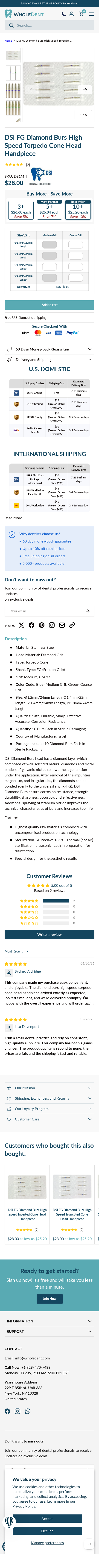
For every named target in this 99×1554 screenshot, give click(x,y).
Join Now (49, 1299)
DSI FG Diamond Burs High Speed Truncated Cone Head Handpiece (72, 1214)
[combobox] (49, 25)
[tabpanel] (49, 753)
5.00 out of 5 (61, 885)
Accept (47, 1518)
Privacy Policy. (24, 1506)
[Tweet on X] (21, 625)
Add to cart (50, 305)
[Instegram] (52, 625)
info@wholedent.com (27, 1358)
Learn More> (71, 3)
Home (8, 40)
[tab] (16, 639)
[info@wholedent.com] (62, 625)
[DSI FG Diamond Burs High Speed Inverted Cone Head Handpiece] (27, 1187)
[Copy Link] (72, 625)
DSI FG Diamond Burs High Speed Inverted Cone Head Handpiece (27, 1214)
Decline (47, 1531)
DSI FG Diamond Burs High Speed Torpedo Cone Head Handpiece (44, 40)
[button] (29, 901)
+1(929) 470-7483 (27, 1367)
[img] (16, 964)
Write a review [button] (49, 934)
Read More (13, 517)
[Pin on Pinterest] (42, 625)
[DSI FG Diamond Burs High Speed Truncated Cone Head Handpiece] (72, 1187)
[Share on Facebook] (31, 625)
